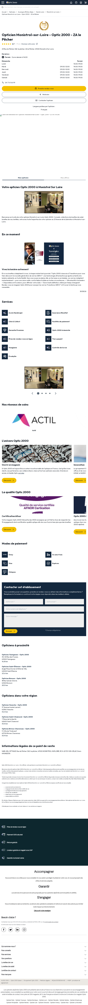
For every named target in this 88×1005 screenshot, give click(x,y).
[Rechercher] (2, 7)
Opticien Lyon (43, 1000)
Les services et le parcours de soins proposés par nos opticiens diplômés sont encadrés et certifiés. (44, 893)
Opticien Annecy (55, 1002)
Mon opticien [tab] (23, 178)
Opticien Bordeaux (32, 1000)
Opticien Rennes (24, 1002)
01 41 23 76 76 (16, 922)
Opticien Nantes (64, 1000)
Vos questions (6, 958)
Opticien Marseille (53, 1000)
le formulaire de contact (51, 922)
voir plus (21, 473)
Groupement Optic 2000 (31, 980)
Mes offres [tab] (65, 178)
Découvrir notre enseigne (42, 911)
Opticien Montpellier (12, 1002)
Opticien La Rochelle (76, 1002)
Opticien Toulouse (20, 1000)
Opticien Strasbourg (76, 1000)
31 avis (18, 44)
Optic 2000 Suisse (16, 980)
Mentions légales (45, 980)
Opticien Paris (10, 1000)
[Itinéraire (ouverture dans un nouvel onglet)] (30, 114)
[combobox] (44, 7)
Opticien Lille (33, 1002)
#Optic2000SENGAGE (58, 980)
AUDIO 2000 (5, 980)
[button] (32, 393)
